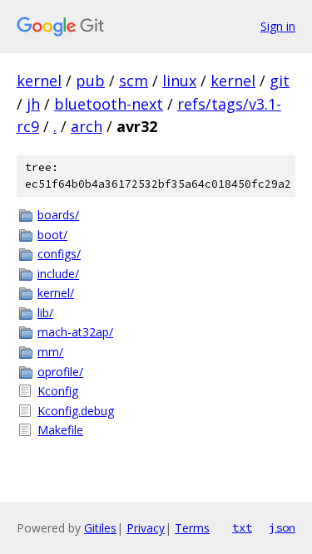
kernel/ (55, 293)
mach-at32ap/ (75, 332)
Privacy (145, 528)
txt (242, 527)
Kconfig (57, 391)
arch (86, 126)
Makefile (60, 430)
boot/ (52, 235)
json (282, 527)
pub (90, 81)
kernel (39, 81)
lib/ (45, 313)
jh (33, 104)
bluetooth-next (108, 104)
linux (179, 81)
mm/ (50, 352)
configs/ (59, 254)
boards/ (58, 215)
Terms (192, 528)
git (280, 81)
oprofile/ (60, 372)
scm (133, 81)
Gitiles (100, 528)
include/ (58, 274)
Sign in (277, 26)
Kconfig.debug (75, 411)
